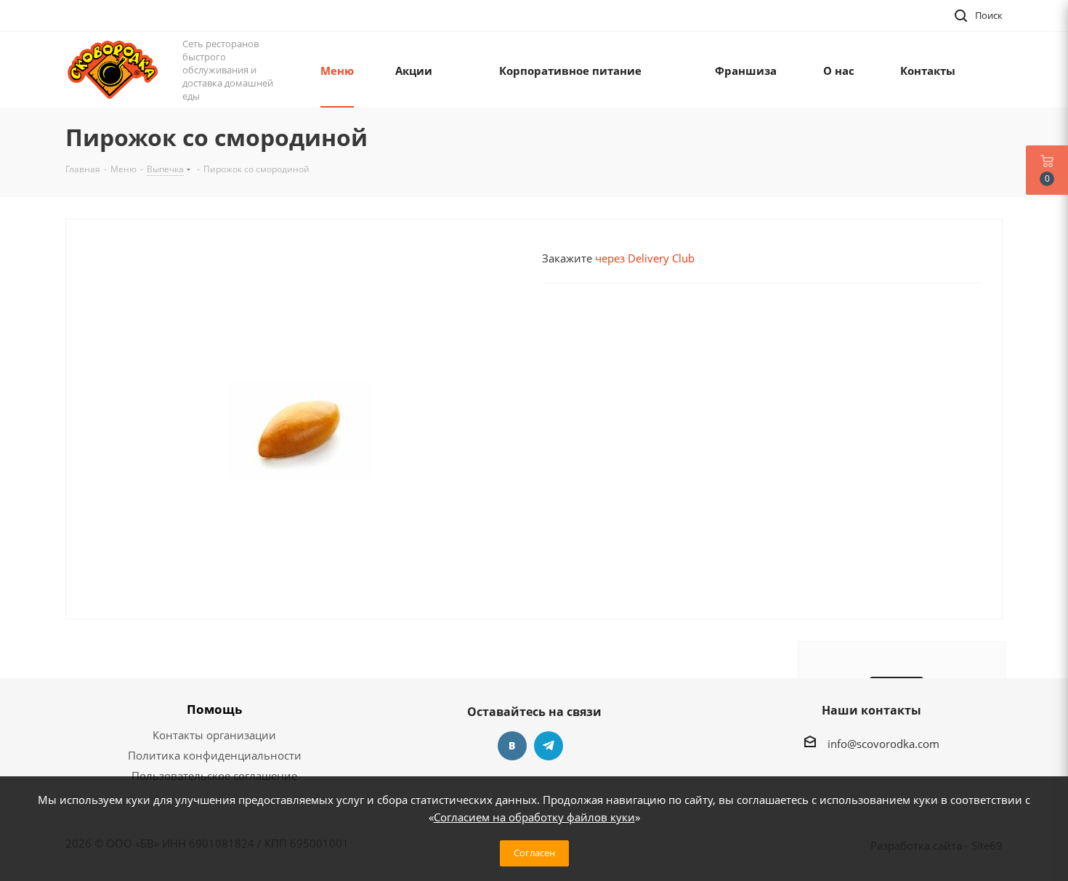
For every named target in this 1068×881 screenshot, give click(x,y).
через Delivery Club (645, 258)
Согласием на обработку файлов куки (534, 817)
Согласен (534, 852)
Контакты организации (214, 735)
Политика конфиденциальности (215, 755)
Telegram (548, 745)
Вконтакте (512, 745)
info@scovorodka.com (883, 743)
